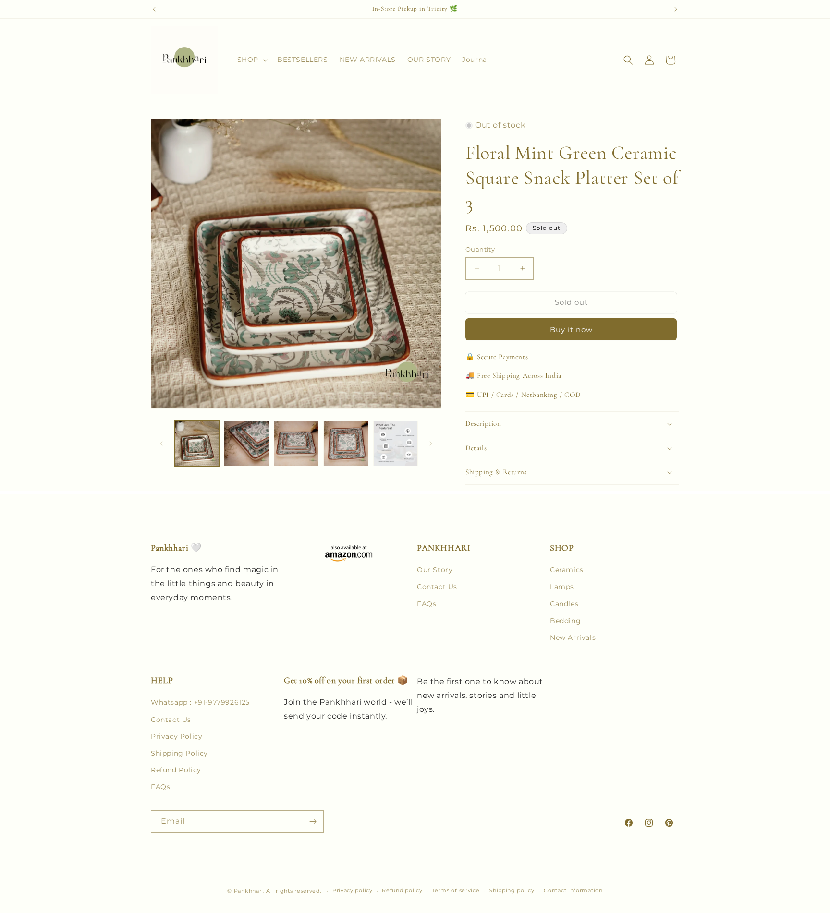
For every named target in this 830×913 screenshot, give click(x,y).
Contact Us (437, 586)
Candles (564, 604)
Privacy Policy (176, 736)
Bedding (565, 620)
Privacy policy (352, 890)
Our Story (434, 569)
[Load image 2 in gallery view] (246, 443)
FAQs (426, 604)
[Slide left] (161, 443)
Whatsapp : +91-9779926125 (200, 702)
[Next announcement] (675, 9)
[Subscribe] (312, 821)
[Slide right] (430, 443)
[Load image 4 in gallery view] (345, 443)
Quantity (480, 249)
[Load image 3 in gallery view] (296, 443)
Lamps (562, 586)
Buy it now (571, 329)
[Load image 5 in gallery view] (395, 443)
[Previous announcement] (154, 9)
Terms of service (455, 890)
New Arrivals (573, 637)
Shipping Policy (179, 753)
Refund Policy (176, 770)
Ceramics (567, 569)
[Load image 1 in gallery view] (196, 443)
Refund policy (402, 890)
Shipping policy (512, 890)
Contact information (573, 890)
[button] (251, 59)
